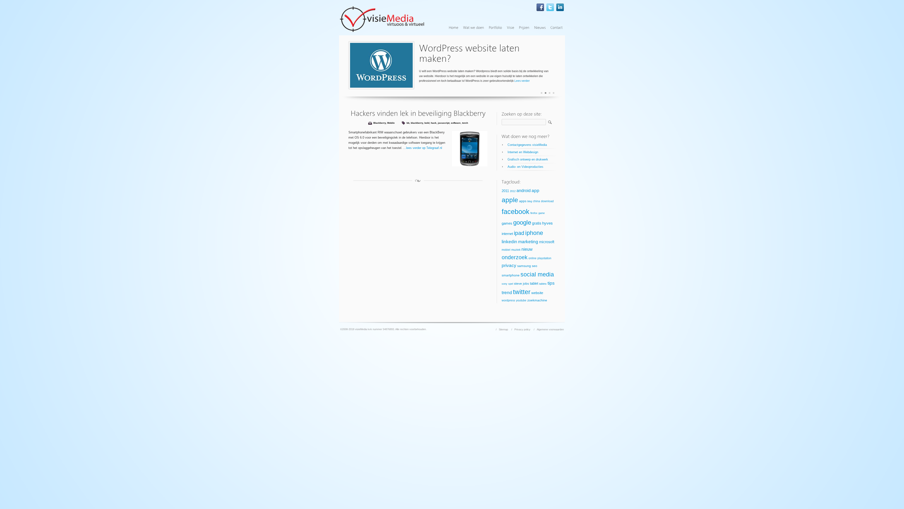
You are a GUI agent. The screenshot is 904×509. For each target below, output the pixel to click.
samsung (524, 266)
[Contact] (556, 27)
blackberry (417, 123)
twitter (521, 292)
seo (534, 266)
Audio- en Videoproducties (525, 166)
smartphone (511, 275)
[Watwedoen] (473, 27)
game (541, 213)
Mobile (391, 123)
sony (504, 283)
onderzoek (515, 257)
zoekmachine (537, 300)
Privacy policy (522, 329)
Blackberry (379, 123)
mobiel (506, 249)
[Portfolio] (495, 27)
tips (551, 283)
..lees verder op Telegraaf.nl (423, 148)
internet (507, 234)
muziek (516, 249)
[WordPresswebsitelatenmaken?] (470, 53)
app (535, 190)
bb (408, 123)
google (522, 222)
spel (510, 283)
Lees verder (522, 80)
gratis (536, 223)
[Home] (453, 27)
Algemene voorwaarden (550, 329)
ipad (519, 233)
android (524, 190)
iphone (534, 233)
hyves (547, 223)
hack (433, 123)
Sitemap (503, 329)
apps (522, 201)
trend (507, 292)
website (537, 293)
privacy (509, 265)
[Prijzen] (524, 27)
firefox (533, 213)
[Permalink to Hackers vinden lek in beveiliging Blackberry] (418, 113)
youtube (521, 300)
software (456, 123)
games (507, 223)
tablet (534, 283)
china (536, 201)
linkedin (509, 241)
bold (426, 123)
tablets (543, 283)
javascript (443, 123)
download (547, 201)
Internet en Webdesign (523, 152)
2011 (505, 191)
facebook (515, 211)
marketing (528, 241)
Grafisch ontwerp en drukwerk (528, 159)
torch (465, 123)
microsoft (546, 242)
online (533, 258)
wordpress (508, 300)
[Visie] (510, 27)
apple (510, 200)
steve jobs (521, 283)
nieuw (527, 249)
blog (529, 201)
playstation (544, 258)
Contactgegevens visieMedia (527, 145)
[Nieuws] (540, 27)
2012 (513, 191)
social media (537, 274)
